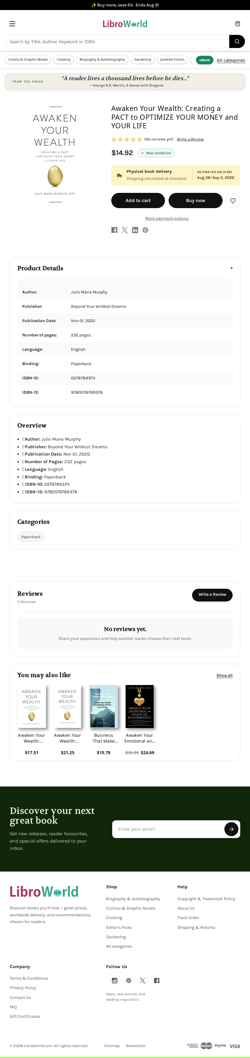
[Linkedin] (135, 230)
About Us (186, 908)
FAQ (13, 1007)
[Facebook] (114, 230)
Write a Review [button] (190, 139)
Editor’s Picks (119, 927)
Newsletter (136, 1045)
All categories (231, 60)
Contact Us (20, 997)
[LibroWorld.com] (44, 891)
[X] (125, 230)
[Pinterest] (145, 230)
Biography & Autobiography (102, 59)
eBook (204, 60)
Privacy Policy (23, 987)
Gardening (142, 59)
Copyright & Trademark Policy (206, 898)
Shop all (224, 675)
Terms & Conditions (29, 978)
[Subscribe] (231, 829)
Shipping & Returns (196, 927)
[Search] (237, 41)
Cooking (63, 59)
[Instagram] (114, 980)
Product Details (40, 268)
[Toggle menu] (12, 23)
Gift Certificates (25, 1016)
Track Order (188, 917)
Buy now (195, 200)
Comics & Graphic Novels (28, 59)
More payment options (166, 218)
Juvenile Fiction (172, 59)
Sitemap (112, 1045)
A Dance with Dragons (144, 85)
